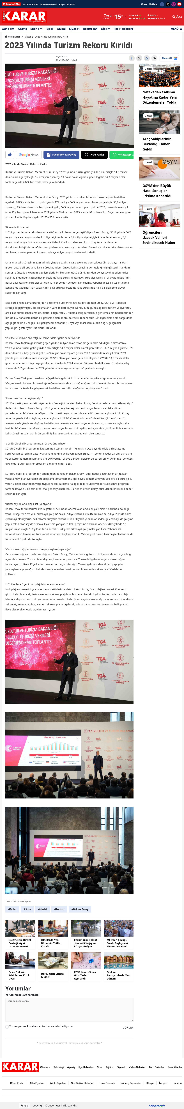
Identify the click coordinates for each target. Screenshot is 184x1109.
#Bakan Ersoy (80, 909)
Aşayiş (22, 28)
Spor (50, 28)
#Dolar (12, 909)
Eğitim (105, 28)
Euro (153, 15)
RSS (25, 1105)
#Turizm (59, 909)
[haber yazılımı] (157, 1105)
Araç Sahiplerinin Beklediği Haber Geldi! (156, 144)
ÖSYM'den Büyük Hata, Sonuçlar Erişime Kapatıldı (156, 190)
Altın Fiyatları (37, 1083)
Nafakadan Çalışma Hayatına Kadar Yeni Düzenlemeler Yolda (159, 97)
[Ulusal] (159, 75)
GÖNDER (128, 1027)
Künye (144, 4)
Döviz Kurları (17, 1083)
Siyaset (74, 28)
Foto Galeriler (30, 4)
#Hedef (42, 909)
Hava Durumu (107, 1083)
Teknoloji (59, 1067)
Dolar (134, 15)
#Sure (27, 909)
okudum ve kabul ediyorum (41, 1026)
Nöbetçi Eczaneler (131, 1083)
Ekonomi (36, 28)
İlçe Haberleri (123, 28)
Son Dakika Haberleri (82, 1083)
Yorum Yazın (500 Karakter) (22, 994)
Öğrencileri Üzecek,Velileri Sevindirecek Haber (159, 237)
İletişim (153, 4)
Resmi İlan (90, 28)
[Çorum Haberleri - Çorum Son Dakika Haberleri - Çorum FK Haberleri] (20, 1067)
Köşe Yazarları (67, 4)
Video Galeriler (48, 4)
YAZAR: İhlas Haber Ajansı (18, 901)
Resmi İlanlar (175, 1067)
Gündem (8, 28)
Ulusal (61, 28)
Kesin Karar (13, 36)
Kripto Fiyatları (58, 1083)
